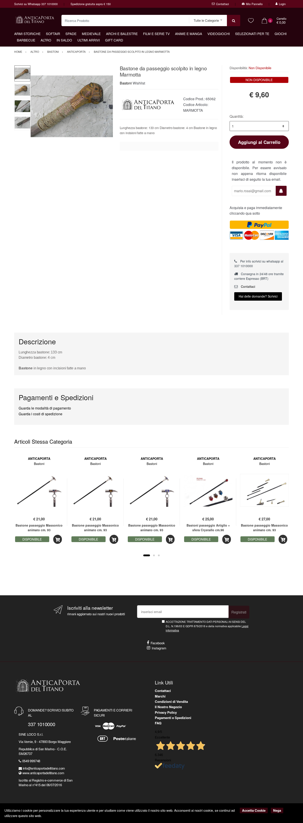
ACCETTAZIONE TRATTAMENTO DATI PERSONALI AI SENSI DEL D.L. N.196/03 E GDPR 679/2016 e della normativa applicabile (207, 626)
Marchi (160, 696)
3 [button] (159, 555)
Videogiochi (218, 33)
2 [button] (154, 555)
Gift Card (114, 40)
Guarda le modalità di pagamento (45, 408)
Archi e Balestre (122, 33)
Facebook (158, 643)
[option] (72, 106)
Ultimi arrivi (88, 40)
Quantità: (237, 116)
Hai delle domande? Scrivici (258, 296)
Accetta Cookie (254, 810)
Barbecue (26, 40)
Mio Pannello (254, 4)
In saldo (64, 40)
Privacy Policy (166, 712)
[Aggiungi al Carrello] (57, 539)
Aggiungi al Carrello (259, 142)
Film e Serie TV (156, 33)
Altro (46, 40)
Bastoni (126, 83)
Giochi (281, 33)
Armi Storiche (27, 33)
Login (282, 4)
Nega (277, 810)
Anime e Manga (188, 33)
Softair (53, 33)
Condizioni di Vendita (171, 701)
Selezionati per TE (252, 33)
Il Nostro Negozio (168, 706)
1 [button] (146, 555)
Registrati (238, 612)
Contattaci (222, 4)
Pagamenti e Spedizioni (173, 717)
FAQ (158, 723)
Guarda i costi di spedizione (40, 413)
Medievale (91, 33)
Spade (71, 33)
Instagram (159, 648)
